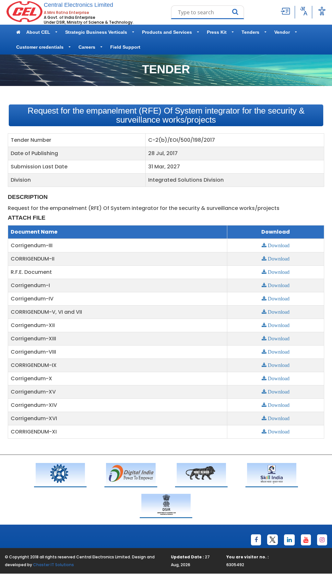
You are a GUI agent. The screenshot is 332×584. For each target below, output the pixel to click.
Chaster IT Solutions (53, 564)
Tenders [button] (250, 32)
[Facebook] (256, 540)
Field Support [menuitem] (125, 47)
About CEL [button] (38, 32)
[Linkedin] (289, 540)
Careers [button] (86, 47)
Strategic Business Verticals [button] (96, 32)
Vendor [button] (282, 32)
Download (278, 245)
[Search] (236, 12)
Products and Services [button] (167, 32)
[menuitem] (18, 32)
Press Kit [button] (217, 32)
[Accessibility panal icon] (322, 11)
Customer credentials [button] (40, 47)
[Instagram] (322, 540)
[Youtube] (306, 540)
